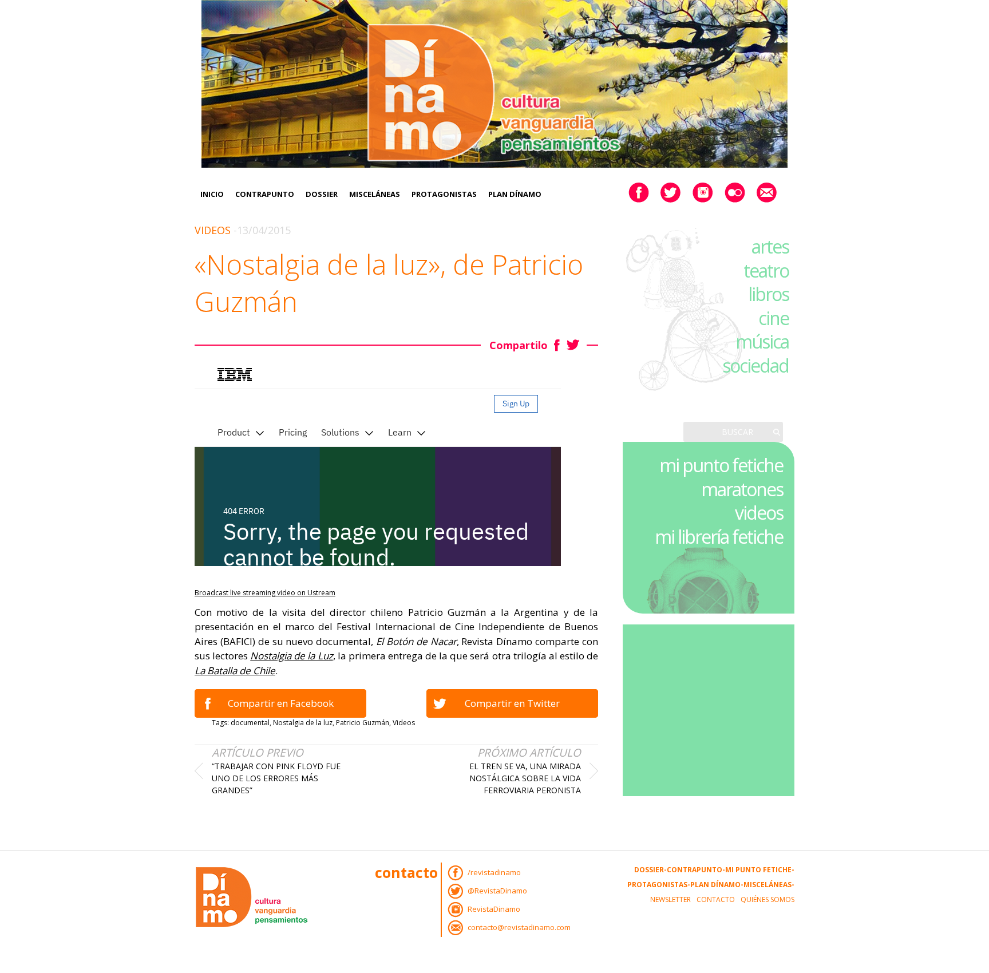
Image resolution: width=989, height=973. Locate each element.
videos (759, 512)
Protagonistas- (658, 884)
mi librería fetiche (719, 536)
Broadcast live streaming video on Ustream (265, 593)
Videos (213, 230)
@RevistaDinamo (497, 890)
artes (770, 246)
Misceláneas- (768, 884)
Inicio (212, 194)
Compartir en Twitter (512, 703)
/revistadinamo (494, 872)
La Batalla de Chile (235, 670)
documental (250, 722)
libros (768, 294)
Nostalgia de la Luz (291, 655)
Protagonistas (444, 194)
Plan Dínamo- (716, 884)
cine (773, 318)
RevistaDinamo (494, 909)
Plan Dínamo (514, 194)
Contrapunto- (696, 870)
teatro (766, 270)
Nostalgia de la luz (303, 722)
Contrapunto (264, 194)
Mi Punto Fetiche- (759, 870)
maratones (742, 489)
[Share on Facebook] (557, 344)
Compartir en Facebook (281, 703)
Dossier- (650, 870)
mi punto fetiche (721, 465)
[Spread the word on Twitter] (573, 344)
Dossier (322, 194)
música (762, 341)
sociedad (755, 365)
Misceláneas (374, 194)
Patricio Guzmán (362, 722)
